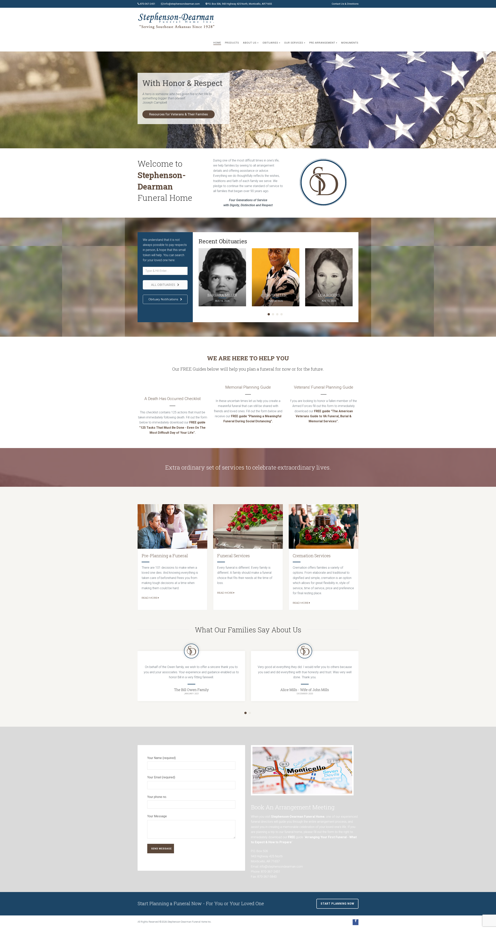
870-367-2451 (147, 3)
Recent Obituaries (223, 241)
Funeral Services (233, 555)
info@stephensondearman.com (182, 3)
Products (232, 42)
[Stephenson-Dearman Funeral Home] (177, 21)
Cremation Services (312, 555)
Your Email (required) (161, 777)
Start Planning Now (337, 903)
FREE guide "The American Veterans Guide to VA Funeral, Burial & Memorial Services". (324, 416)
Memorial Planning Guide (248, 387)
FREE (291, 837)
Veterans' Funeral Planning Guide (323, 387)
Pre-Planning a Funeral (165, 555)
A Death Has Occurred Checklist (172, 398)
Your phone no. (157, 797)
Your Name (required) (161, 758)
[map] (302, 770)
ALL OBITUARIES (163, 285)
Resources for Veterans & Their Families (178, 114)
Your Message (157, 816)
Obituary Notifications (163, 299)
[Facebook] (355, 922)
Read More (149, 597)
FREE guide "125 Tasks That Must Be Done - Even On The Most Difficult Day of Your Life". (172, 427)
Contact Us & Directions (345, 3)
